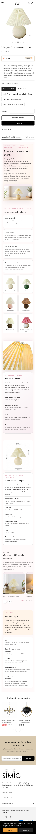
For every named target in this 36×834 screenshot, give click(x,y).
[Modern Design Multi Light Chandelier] (9, 710)
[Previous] (15, 730)
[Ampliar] (30, 35)
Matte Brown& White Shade (12, 99)
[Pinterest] (2, 817)
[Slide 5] (29, 600)
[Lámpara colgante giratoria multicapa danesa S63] (26, 710)
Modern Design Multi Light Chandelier (8, 721)
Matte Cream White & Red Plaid (13, 104)
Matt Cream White (8, 89)
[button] (32, 3)
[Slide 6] (31, 600)
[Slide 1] (22, 600)
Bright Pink (6, 94)
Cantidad (4, 111)
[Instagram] (10, 817)
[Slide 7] (32, 600)
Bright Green (22, 89)
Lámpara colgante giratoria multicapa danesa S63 (24, 721)
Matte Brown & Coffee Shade (22, 94)
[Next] (21, 730)
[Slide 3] (26, 600)
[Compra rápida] (9, 715)
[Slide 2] (24, 600)
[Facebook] (6, 817)
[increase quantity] (32, 111)
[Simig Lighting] (18, 3)
